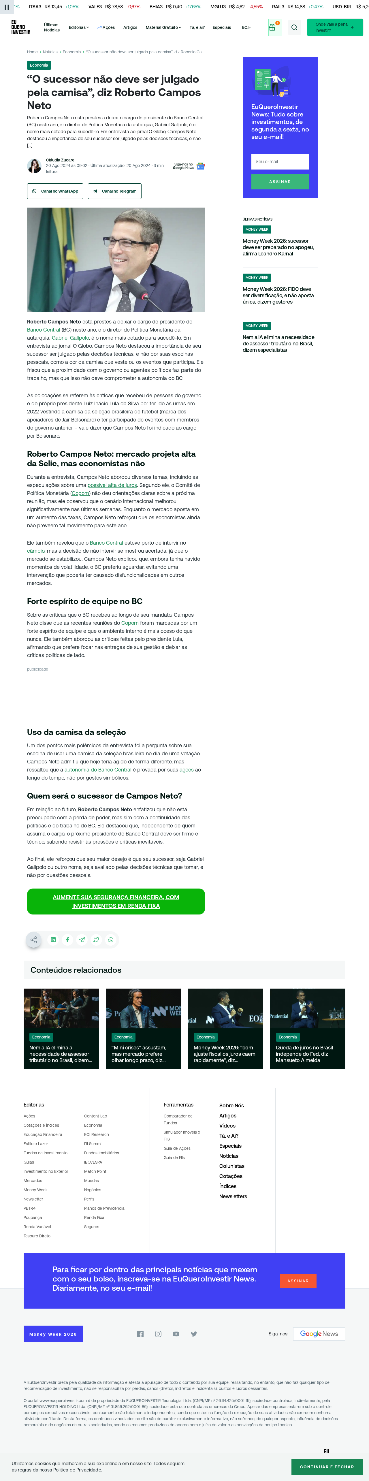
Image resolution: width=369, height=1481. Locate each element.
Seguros (91, 1226)
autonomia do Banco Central (99, 770)
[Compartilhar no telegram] (82, 940)
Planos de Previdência (104, 1208)
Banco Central (43, 330)
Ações (29, 1116)
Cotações (230, 1176)
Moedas (91, 1180)
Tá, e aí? (197, 27)
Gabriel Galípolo (70, 338)
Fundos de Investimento (45, 1153)
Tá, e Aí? (228, 1136)
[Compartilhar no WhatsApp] (110, 940)
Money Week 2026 (53, 1334)
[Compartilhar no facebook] (67, 940)
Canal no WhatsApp (59, 191)
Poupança (33, 1217)
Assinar (280, 181)
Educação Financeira (43, 1134)
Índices (227, 1186)
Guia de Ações (177, 1148)
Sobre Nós (231, 1105)
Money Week (36, 1190)
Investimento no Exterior (46, 1171)
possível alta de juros (112, 485)
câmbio (35, 551)
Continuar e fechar (327, 1467)
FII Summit (93, 1143)
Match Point (95, 1171)
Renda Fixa (94, 1217)
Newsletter (33, 1199)
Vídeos (227, 1126)
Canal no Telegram (119, 191)
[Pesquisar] (294, 27)
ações (187, 770)
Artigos (130, 27)
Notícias (50, 52)
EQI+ (246, 27)
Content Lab (95, 1116)
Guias (29, 1162)
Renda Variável (37, 1226)
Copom (80, 493)
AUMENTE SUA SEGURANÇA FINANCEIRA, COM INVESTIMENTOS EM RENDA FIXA (116, 901)
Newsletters (233, 1196)
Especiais (222, 27)
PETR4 (29, 1208)
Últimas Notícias (52, 27)
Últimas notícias (257, 219)
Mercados (33, 1180)
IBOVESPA (93, 1162)
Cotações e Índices (41, 1125)
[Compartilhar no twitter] (96, 940)
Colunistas (231, 1166)
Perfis (89, 1199)
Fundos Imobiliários (101, 1153)
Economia (72, 52)
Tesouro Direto (37, 1236)
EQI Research (96, 1134)
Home (32, 52)
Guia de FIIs (174, 1157)
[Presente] (275, 27)
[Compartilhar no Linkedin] (53, 940)
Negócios (92, 1190)
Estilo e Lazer (36, 1143)
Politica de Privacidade (77, 1470)
